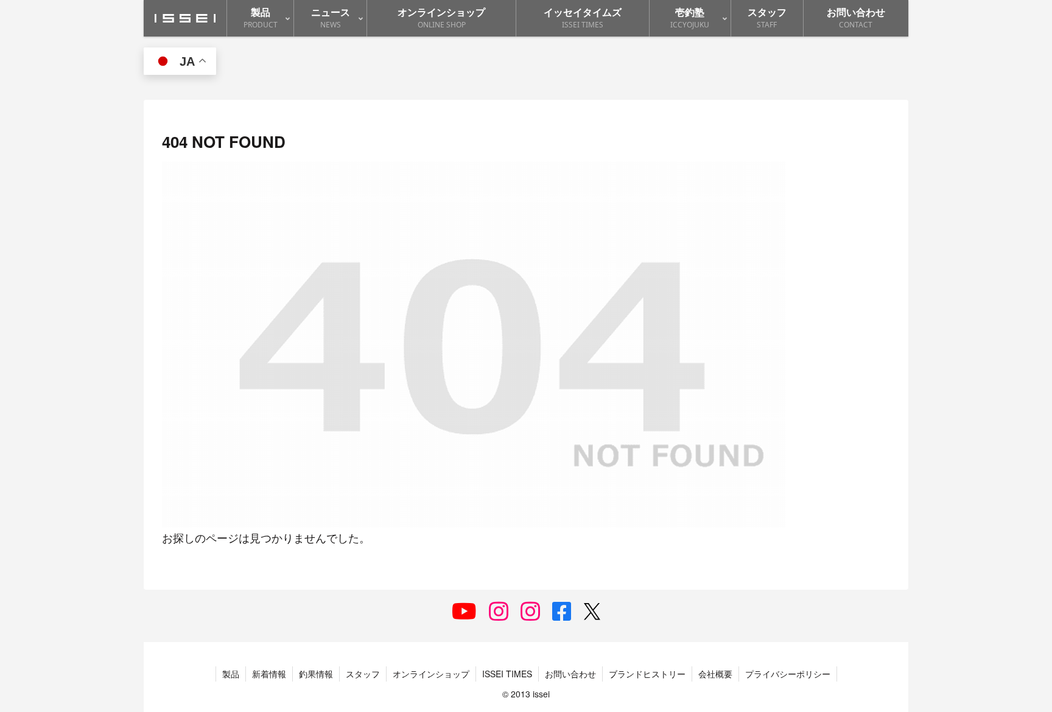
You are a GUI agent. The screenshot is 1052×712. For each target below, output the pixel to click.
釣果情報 (316, 674)
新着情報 (269, 674)
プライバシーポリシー (787, 674)
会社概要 (715, 674)
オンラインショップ (431, 674)
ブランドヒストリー (647, 674)
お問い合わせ (570, 674)
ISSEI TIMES (507, 674)
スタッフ (363, 674)
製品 (230, 674)
